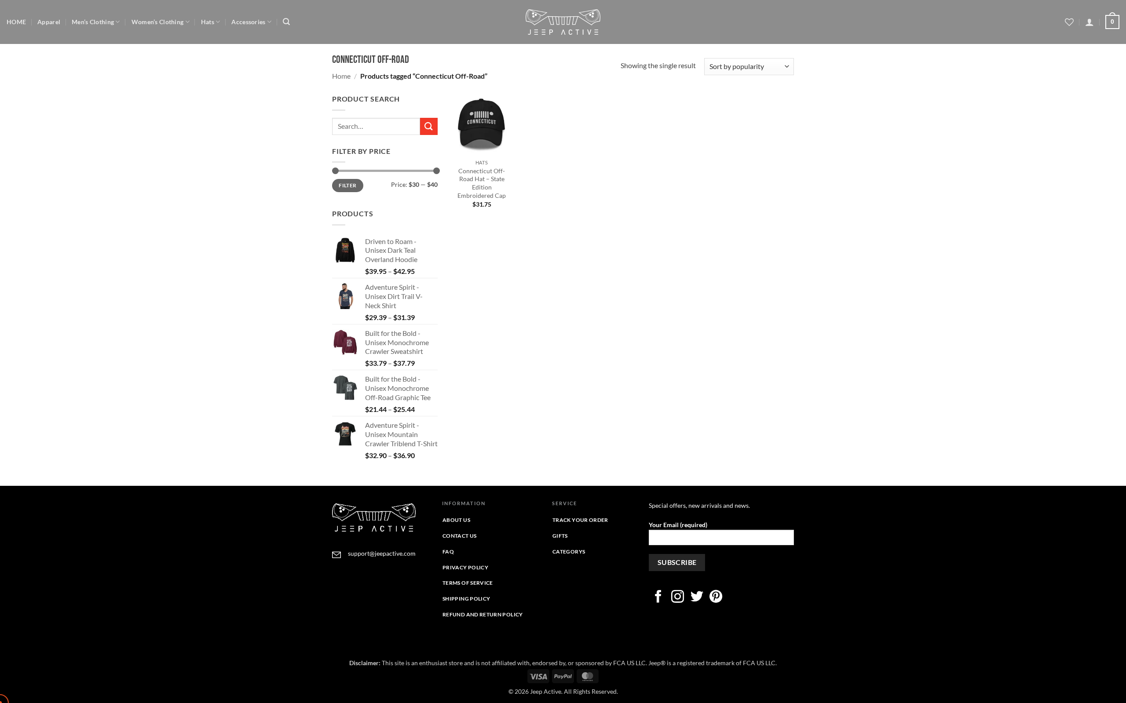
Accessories (248, 21)
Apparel (48, 21)
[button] (286, 21)
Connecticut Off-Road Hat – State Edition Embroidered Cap (481, 183)
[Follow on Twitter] (697, 597)
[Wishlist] (1069, 22)
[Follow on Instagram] (677, 597)
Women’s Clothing (158, 21)
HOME (16, 21)
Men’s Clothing (93, 21)
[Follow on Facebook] (658, 597)
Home (341, 76)
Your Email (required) (678, 524)
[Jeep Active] (563, 22)
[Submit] (429, 126)
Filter (347, 185)
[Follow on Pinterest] (715, 597)
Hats (207, 21)
